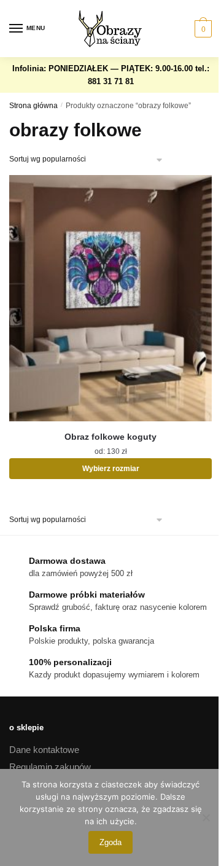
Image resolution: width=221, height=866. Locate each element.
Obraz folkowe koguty (110, 437)
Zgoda (110, 842)
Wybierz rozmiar (110, 468)
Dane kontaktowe (44, 749)
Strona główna (33, 105)
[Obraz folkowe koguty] (110, 298)
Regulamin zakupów (50, 767)
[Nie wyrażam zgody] (206, 817)
